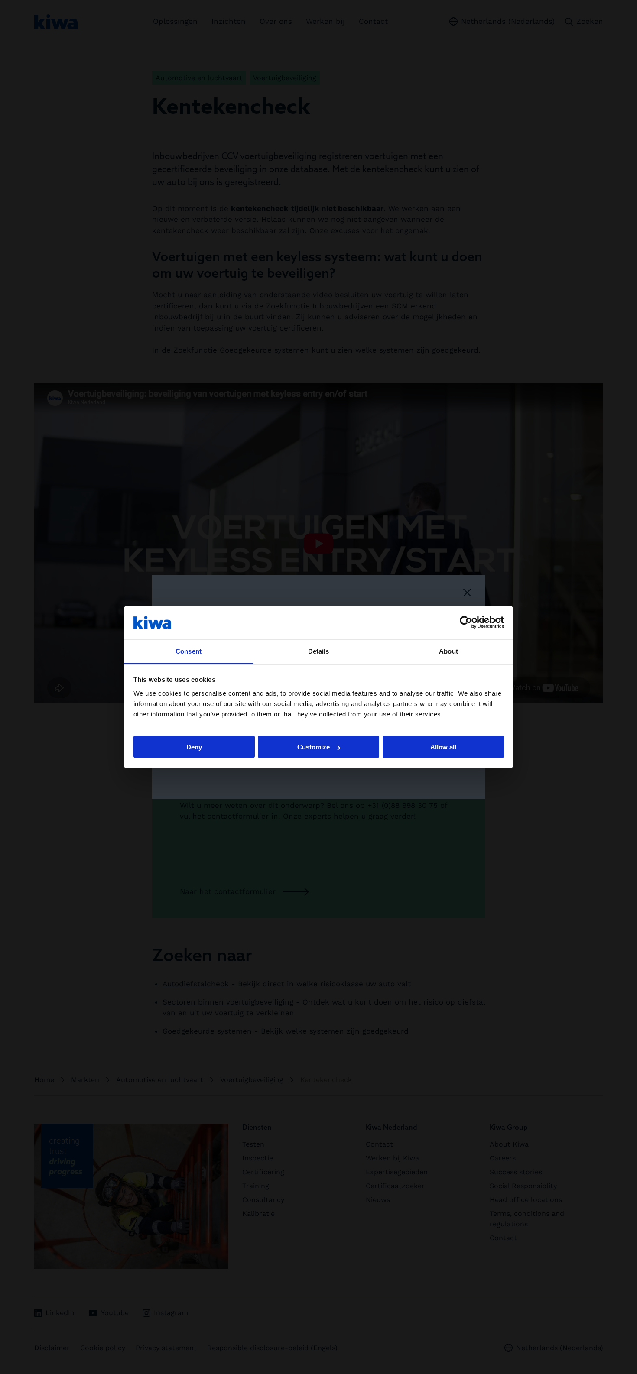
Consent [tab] (189, 651)
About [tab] (448, 651)
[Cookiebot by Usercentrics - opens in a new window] (466, 622)
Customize (313, 747)
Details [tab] (318, 651)
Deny (194, 747)
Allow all (443, 747)
